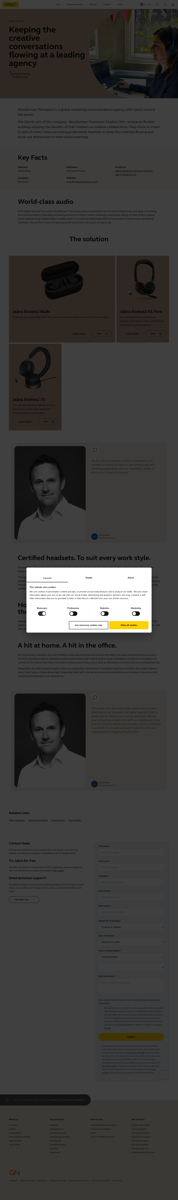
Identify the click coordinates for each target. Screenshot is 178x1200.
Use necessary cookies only (88, 625)
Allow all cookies (129, 625)
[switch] (73, 613)
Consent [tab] (47, 578)
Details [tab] (89, 577)
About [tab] (131, 577)
